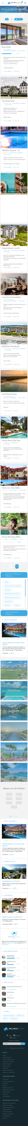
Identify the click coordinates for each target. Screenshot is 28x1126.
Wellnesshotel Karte (7, 1057)
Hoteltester (5, 1083)
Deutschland (22, 50)
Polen (21, 539)
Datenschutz (12, 1072)
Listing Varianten (6, 1096)
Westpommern (14, 539)
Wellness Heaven (6, 1092)
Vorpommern (8, 601)
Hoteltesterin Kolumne (8, 1087)
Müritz (6, 582)
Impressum (5, 1072)
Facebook (17, 1035)
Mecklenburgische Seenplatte (12, 586)
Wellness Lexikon (6, 1066)
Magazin (5, 1085)
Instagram (14, 1038)
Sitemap (4, 1118)
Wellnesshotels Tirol (7, 1109)
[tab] (14, 575)
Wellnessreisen (14, 1018)
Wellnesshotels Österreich (8, 1107)
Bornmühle (6, 47)
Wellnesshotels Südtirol (8, 1113)
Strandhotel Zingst (9, 394)
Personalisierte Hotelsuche (8, 1061)
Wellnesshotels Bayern (8, 1105)
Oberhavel (7, 590)
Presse (4, 1055)
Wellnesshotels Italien (7, 1111)
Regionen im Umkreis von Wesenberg (13, 575)
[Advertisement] (14, 209)
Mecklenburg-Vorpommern (10, 50)
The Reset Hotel (8, 101)
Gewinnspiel (5, 1068)
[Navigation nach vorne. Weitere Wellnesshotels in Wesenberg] (17, 566)
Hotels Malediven (6, 1116)
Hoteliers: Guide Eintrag (8, 1070)
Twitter (10, 1035)
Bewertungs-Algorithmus (8, 1081)
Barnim (17, 605)
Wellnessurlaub (20, 1015)
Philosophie (5, 1094)
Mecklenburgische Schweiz (12, 593)
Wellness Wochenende (9, 1015)
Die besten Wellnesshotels (8, 1059)
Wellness (5, 1018)
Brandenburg (14, 442)
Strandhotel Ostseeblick (11, 297)
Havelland (7, 605)
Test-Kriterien (5, 1079)
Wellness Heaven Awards (8, 1090)
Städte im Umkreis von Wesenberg (12, 613)
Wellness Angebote (7, 1064)
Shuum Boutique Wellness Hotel (14, 537)
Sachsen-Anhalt (13, 490)
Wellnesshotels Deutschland (9, 1103)
